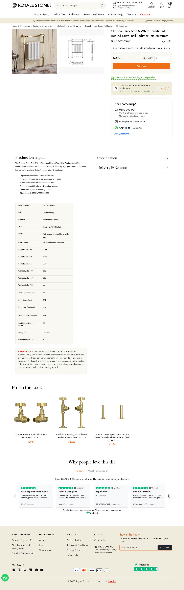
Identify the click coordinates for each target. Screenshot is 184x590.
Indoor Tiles (59, 14)
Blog (41, 545)
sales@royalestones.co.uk (132, 121)
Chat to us (124, 128)
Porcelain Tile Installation (23, 553)
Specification (107, 158)
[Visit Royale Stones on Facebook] (14, 570)
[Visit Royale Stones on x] (25, 570)
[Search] (102, 5)
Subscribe (164, 547)
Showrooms (45, 550)
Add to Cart (141, 66)
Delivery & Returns (112, 168)
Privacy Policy (73, 550)
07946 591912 (137, 3)
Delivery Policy (74, 540)
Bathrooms (74, 14)
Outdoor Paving (41, 14)
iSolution (112, 581)
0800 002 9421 (123, 3)
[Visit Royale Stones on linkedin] (30, 570)
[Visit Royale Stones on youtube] (42, 570)
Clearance (145, 14)
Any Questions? (122, 133)
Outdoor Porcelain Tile (22, 540)
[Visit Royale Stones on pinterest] (36, 570)
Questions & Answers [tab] (98, 471)
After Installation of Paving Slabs (21, 547)
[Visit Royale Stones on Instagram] (19, 570)
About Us (43, 540)
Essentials (131, 14)
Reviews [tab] (80, 471)
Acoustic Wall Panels (94, 14)
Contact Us (99, 540)
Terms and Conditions (77, 545)
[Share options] (169, 41)
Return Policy (73, 555)
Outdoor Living (115, 14)
